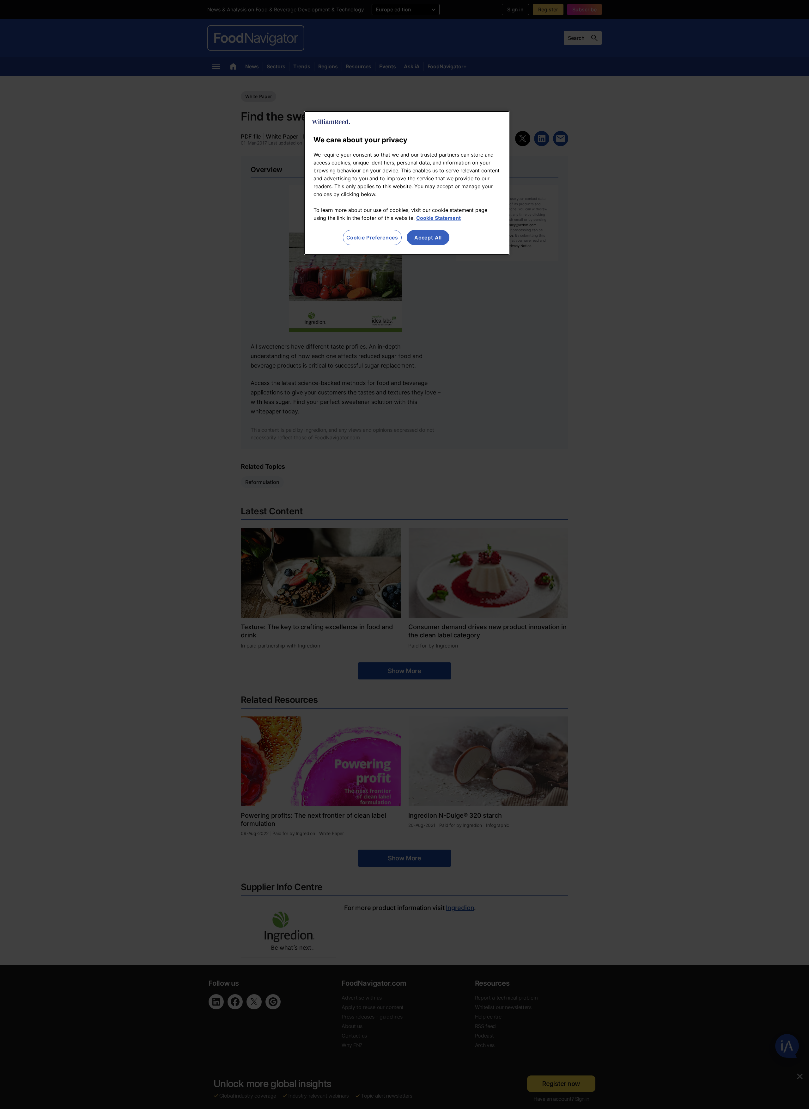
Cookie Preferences (372, 237)
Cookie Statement (438, 218)
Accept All (428, 237)
